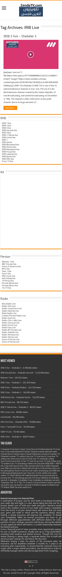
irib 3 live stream (27, 466)
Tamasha (5, 482)
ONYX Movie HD (17, 475)
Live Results (6, 417)
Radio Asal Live (8, 318)
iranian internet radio (47, 451)
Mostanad (7, 473)
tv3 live (42, 482)
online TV (5, 475)
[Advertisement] (31, 212)
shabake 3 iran (26, 480)
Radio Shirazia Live (10, 334)
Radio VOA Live (9, 306)
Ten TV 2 (14, 482)
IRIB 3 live (6, 128)
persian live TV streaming (12, 478)
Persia (41, 475)
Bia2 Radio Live (9, 304)
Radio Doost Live (9, 325)
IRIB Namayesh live (10, 149)
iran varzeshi (39, 463)
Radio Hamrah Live (10, 311)
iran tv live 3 (16, 461)
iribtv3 (24, 468)
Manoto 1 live (8, 261)
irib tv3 (31, 468)
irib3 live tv (40, 466)
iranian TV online (17, 456)
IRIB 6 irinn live (8, 137)
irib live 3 (17, 468)
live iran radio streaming (37, 470)
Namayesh (17, 473)
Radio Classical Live (10, 323)
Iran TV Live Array (30, 461)
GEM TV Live (6, 432)
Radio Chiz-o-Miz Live (11, 320)
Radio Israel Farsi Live (12, 308)
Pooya (37, 478)
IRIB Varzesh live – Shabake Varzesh (17, 373)
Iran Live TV (30, 456)
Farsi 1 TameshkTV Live (11, 427)
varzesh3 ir (19, 485)
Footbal (41, 449)
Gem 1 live (6, 271)
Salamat (44, 478)
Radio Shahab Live (10, 332)
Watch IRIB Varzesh (13, 487)
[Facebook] (33, 566)
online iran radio (49, 473)
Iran (58, 449)
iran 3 (3, 451)
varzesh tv (29, 485)
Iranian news (19, 454)
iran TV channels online (43, 459)
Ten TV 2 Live (24, 482)
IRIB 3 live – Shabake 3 (19, 36)
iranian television (33, 454)
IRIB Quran (7, 142)
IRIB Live (9, 468)
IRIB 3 (58, 463)
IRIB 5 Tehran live (10, 135)
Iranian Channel (30, 451)
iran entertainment (14, 451)
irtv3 (54, 468)
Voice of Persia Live (10, 339)
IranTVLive (6, 461)
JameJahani (9, 470)
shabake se (38, 480)
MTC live (6, 269)
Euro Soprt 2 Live (23, 449)
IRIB (47, 463)
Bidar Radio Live (9, 313)
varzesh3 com (7, 485)
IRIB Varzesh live (9, 130)
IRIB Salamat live (9, 154)
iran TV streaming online (21, 463)
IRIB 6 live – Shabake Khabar (14, 387)
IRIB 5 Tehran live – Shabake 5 (14, 407)
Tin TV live (6, 288)
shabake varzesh (51, 480)
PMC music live (8, 276)
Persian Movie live (10, 283)
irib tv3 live (46, 468)
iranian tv (45, 454)
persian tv (29, 478)
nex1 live (27, 473)
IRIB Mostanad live (10, 144)
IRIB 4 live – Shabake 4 (11, 436)
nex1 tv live (36, 473)
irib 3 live (5, 466)
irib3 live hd (14, 466)
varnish (57, 482)
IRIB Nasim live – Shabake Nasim (15, 397)
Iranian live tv (7, 454)
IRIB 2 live (6, 125)
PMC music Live (7, 412)
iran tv (18, 459)
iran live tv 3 (42, 456)
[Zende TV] (31, 10)
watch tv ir (27, 487)
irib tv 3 (37, 468)
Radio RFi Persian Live (11, 330)
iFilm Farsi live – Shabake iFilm (14, 422)
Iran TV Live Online (48, 461)
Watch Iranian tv (41, 485)
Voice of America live (11, 266)
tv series (49, 482)
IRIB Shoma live (9, 147)
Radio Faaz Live (9, 327)
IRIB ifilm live (8, 159)
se (49, 478)
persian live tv (51, 475)
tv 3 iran (34, 482)
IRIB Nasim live (9, 156)
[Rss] (30, 566)
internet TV (50, 449)
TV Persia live (8, 281)
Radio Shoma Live (10, 337)
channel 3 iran (8, 449)
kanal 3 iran (20, 470)
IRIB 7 (4, 140)
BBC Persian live (9, 264)
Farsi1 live (6, 273)
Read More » (10, 108)
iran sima (11, 459)
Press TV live (7, 161)
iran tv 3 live (27, 459)
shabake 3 (14, 480)
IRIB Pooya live (9, 152)
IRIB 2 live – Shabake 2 (11, 392)
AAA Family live (8, 278)
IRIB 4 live (6, 133)
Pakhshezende (31, 475)
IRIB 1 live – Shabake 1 (11, 382)
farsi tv (34, 449)
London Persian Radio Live (14, 315)
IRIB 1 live (6, 123)
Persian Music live (10, 285)
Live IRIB (52, 470)
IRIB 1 (52, 463)
